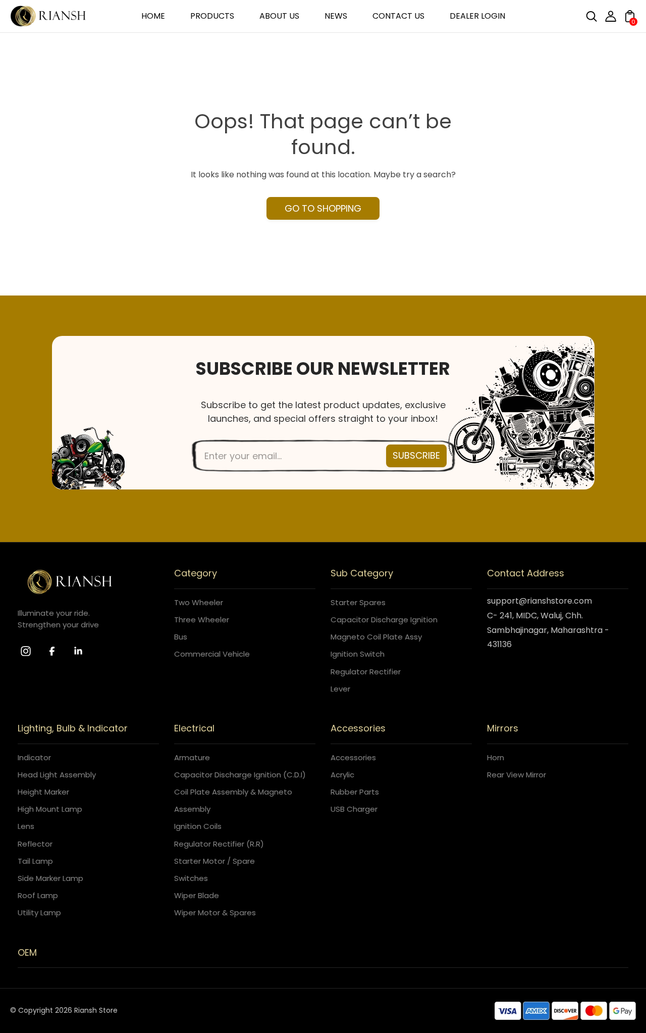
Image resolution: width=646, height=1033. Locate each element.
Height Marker (43, 791)
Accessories (353, 757)
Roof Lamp (38, 895)
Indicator (34, 757)
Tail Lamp (35, 861)
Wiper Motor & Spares (215, 912)
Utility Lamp (39, 912)
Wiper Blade (196, 895)
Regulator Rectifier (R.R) (219, 844)
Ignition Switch (358, 654)
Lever (340, 688)
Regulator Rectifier (366, 671)
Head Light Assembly (57, 774)
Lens (26, 826)
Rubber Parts (355, 791)
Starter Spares (358, 602)
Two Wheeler (198, 602)
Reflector (35, 844)
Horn (495, 757)
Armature (192, 757)
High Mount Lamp (50, 809)
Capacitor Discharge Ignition (384, 619)
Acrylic (342, 774)
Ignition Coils (198, 826)
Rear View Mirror (516, 774)
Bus (180, 636)
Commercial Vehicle (212, 654)
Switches (191, 878)
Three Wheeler (201, 619)
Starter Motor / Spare (214, 861)
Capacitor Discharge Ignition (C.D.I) (240, 774)
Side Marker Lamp (50, 878)
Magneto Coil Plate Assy (376, 636)
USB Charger (354, 809)
